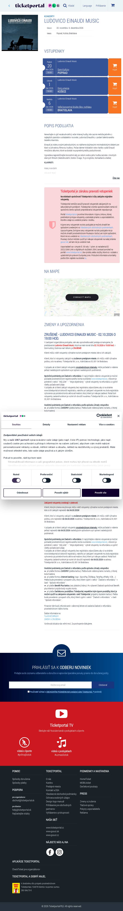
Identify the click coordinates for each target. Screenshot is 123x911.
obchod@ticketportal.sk (23, 800)
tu (85, 258)
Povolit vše (100, 493)
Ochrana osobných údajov (58, 797)
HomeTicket (85, 778)
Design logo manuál (55, 801)
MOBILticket (85, 782)
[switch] (46, 480)
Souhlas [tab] (16, 424)
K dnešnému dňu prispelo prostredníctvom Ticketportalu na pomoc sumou (40, 887)
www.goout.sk (52, 831)
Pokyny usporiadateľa (90, 808)
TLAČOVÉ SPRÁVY (51, 616)
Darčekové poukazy (89, 786)
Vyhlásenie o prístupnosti (57, 812)
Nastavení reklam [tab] (77, 424)
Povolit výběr (61, 493)
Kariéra (49, 782)
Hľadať (71, 5)
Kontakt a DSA (52, 790)
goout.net (64, 242)
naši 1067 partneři (19, 440)
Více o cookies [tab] (106, 424)
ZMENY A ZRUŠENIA (52, 619)
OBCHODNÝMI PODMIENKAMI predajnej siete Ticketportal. (69, 691)
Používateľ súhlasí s (66, 691)
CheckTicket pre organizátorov (26, 869)
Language (87, 5)
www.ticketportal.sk (74, 252)
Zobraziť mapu (82, 297)
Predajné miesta (53, 786)
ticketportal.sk (71, 214)
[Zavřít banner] (118, 416)
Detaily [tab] (46, 424)
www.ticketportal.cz (55, 827)
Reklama (84, 812)
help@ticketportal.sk (21, 809)
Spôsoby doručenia (21, 778)
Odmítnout (22, 493)
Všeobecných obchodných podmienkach (97, 227)
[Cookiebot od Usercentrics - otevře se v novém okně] (99, 416)
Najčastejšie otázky (21, 813)
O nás (48, 778)
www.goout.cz (52, 835)
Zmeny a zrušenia (88, 801)
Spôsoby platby (19, 782)
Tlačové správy (87, 805)
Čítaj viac (116, 178)
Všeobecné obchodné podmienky (61, 793)
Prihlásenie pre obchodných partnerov (58, 807)
